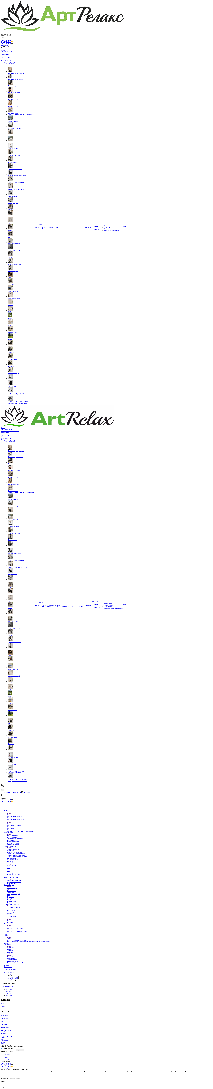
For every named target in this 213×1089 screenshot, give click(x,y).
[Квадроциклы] (21, 349)
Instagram (8, 991)
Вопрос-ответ (4, 1040)
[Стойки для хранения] (21, 240)
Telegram (8, 993)
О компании (10, 947)
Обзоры (3, 1043)
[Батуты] (21, 335)
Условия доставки (6, 1028)
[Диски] (21, 213)
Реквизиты (4, 1033)
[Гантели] (21, 226)
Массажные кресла (12, 814)
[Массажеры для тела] (21, 103)
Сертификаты (4, 1031)
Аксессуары (10, 926)
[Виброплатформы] (21, 267)
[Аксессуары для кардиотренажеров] (21, 398)
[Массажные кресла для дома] (21, 69)
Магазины (3, 1021)
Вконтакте (9, 989)
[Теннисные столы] (21, 288)
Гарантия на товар (6, 1030)
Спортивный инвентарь (14, 920)
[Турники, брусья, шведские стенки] (21, 186)
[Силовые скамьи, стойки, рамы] (21, 179)
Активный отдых (12, 888)
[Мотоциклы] (21, 362)
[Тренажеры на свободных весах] (21, 172)
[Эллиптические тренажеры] (21, 124)
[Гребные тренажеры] (21, 138)
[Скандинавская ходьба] (21, 294)
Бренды (3, 1042)
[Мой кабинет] (1, 48)
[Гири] (21, 233)
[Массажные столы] (21, 109)
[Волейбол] (21, 322)
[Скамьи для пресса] (21, 199)
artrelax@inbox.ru (4, 45)
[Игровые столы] (21, 281)
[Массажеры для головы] (21, 89)
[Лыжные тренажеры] (21, 145)
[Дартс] (21, 274)
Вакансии (3, 1019)
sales (3, 986)
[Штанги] (21, 254)
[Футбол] (21, 315)
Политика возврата (6, 1034)
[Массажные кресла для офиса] (21, 82)
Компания (3, 1014)
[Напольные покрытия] (21, 247)
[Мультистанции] (21, 158)
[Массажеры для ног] (21, 96)
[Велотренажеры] (21, 131)
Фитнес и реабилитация (14, 880)
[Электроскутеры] (21, 356)
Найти (2, 1081)
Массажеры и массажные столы (16, 823)
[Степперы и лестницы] (21, 152)
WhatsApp (9, 995)
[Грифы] (21, 220)
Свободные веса (12, 865)
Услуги (9, 938)
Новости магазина (7, 1048)
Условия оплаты (5, 1027)
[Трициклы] (21, 342)
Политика (3, 1022)
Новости (3, 1017)
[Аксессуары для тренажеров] (21, 390)
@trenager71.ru (9, 986)
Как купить (10, 956)
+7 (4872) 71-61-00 (6, 40)
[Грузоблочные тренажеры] (21, 165)
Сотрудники (4, 1018)
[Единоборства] (21, 383)
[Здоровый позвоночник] (21, 260)
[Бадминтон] (21, 308)
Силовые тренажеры (13, 849)
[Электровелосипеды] (21, 369)
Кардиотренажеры (12, 835)
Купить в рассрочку (6, 1036)
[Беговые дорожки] (21, 118)
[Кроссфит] (21, 206)
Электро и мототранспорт (14, 907)
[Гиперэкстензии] (21, 192)
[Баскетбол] (21, 301)
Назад (9, 813)
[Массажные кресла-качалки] (21, 76)
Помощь (3, 1025)
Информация (4, 1024)
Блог (2, 1039)
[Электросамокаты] (21, 376)
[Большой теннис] (21, 328)
